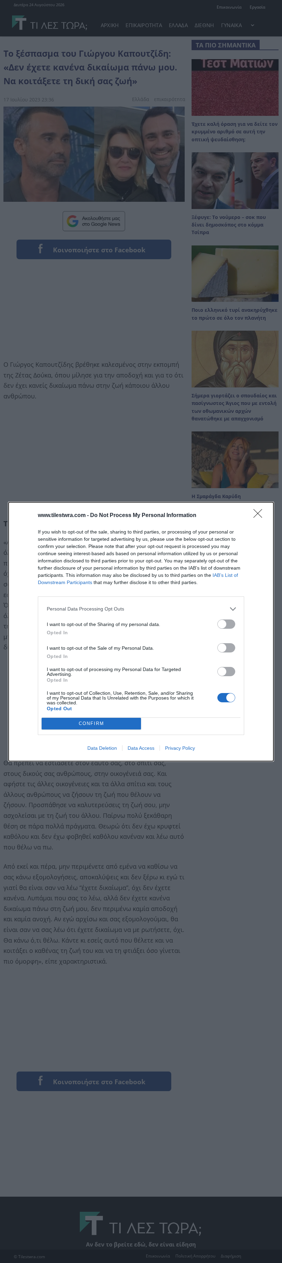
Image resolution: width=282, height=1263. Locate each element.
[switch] (226, 624)
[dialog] (141, 631)
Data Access (141, 748)
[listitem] (141, 609)
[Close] (260, 515)
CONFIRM (91, 723)
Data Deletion (102, 748)
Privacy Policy (180, 748)
